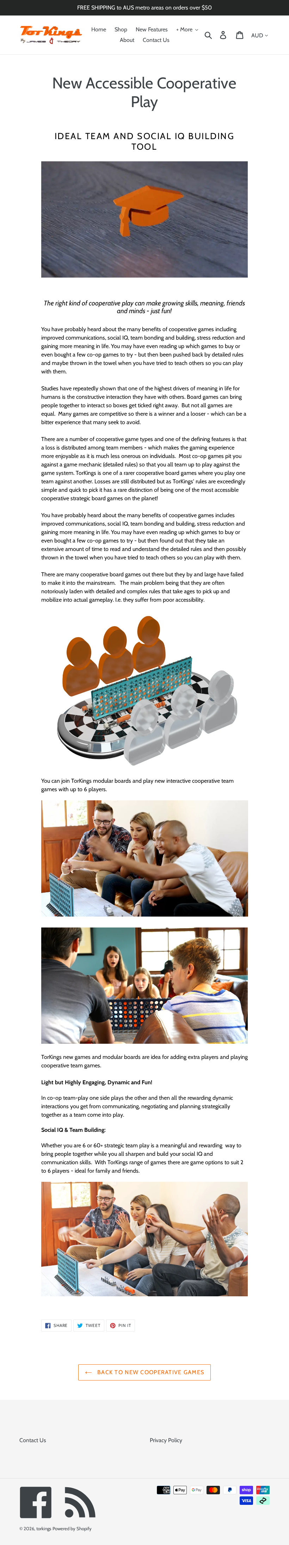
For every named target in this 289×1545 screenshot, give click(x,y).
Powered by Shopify (72, 1528)
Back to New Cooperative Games (150, 1372)
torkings (43, 1528)
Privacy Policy (166, 1440)
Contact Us (32, 1440)
